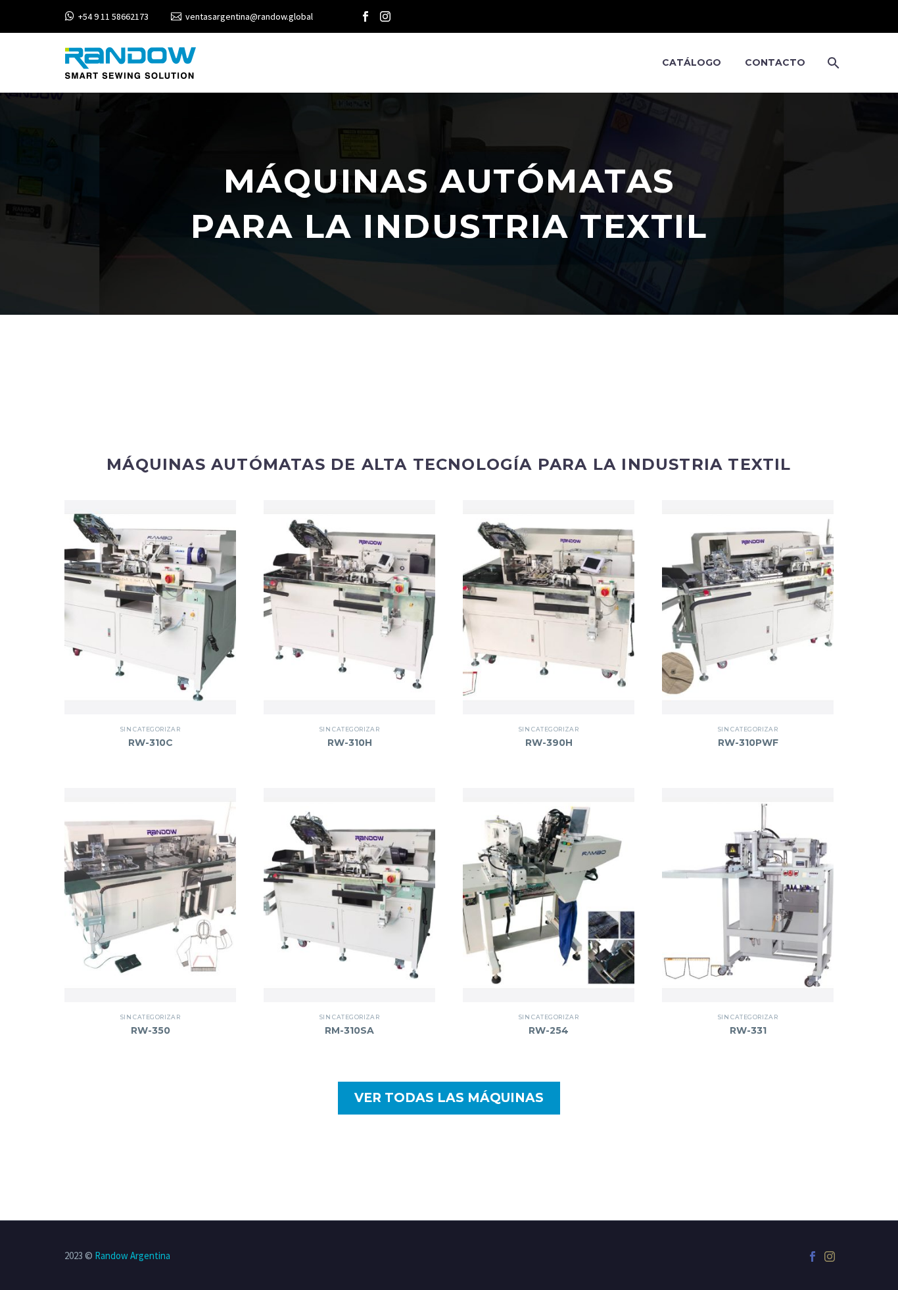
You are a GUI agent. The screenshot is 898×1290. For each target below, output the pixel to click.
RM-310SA (349, 1030)
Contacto (775, 62)
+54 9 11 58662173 (113, 16)
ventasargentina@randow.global (249, 16)
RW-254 (549, 1030)
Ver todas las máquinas (449, 1097)
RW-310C (150, 743)
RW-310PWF (748, 743)
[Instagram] (385, 16)
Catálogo (691, 62)
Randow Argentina (132, 1255)
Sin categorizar (150, 729)
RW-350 (150, 1030)
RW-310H (349, 743)
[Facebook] (365, 16)
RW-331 (748, 1030)
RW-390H (549, 743)
